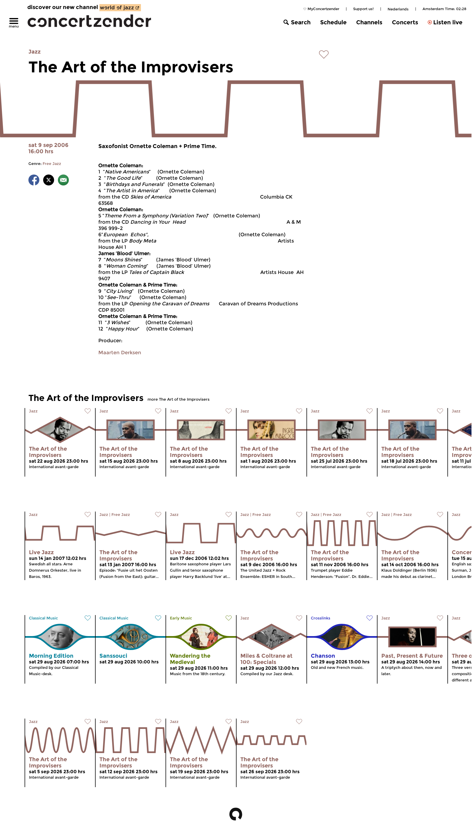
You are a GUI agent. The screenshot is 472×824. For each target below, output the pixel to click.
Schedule (333, 22)
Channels (369, 22)
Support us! (363, 9)
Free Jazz (52, 163)
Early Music (181, 618)
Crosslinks (320, 618)
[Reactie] (63, 181)
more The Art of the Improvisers (179, 399)
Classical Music (43, 618)
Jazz (34, 51)
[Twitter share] (48, 181)
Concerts (405, 22)
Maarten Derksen (119, 353)
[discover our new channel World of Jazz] (120, 7)
